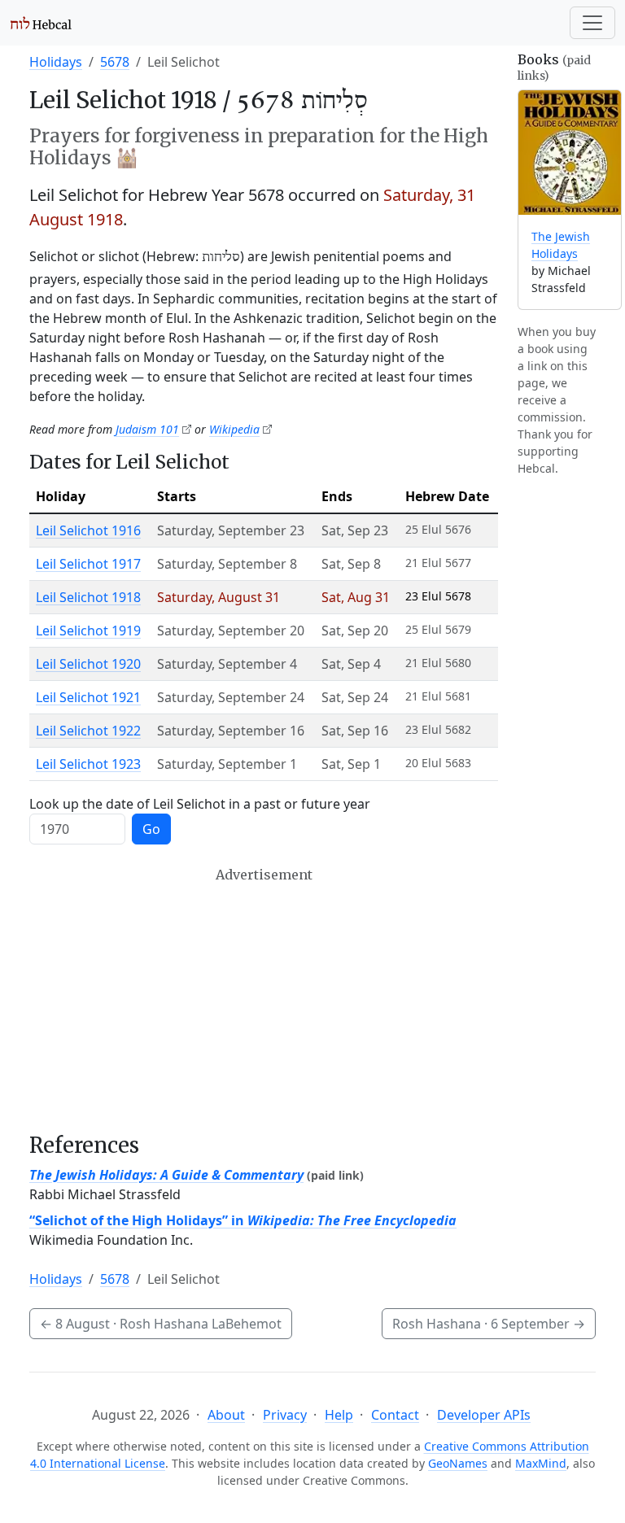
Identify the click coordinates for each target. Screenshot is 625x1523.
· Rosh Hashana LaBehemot (161, 1324)
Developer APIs (484, 1415)
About (226, 1415)
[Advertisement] (263, 1000)
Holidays (55, 62)
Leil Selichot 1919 (88, 630)
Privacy (285, 1415)
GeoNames (457, 1463)
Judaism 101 (147, 429)
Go (151, 829)
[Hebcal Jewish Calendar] (41, 23)
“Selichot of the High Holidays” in (243, 1220)
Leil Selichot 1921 (88, 697)
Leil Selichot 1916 (88, 530)
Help (339, 1415)
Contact (395, 1415)
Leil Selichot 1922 (88, 731)
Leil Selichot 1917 (88, 564)
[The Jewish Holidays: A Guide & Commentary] (569, 152)
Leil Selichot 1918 (88, 597)
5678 (114, 62)
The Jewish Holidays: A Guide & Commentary (166, 1175)
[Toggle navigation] (592, 23)
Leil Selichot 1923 (88, 764)
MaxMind (540, 1463)
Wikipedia (234, 429)
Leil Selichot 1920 (88, 664)
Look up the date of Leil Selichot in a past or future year (199, 804)
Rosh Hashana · (488, 1324)
